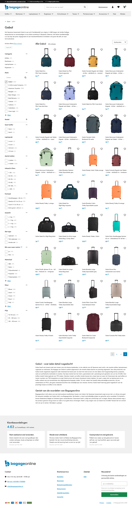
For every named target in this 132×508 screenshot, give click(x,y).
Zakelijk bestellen (63, 493)
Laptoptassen (10, 64)
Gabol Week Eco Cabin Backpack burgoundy (89, 337)
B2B (85, 477)
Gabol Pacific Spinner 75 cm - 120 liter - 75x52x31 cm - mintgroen (45, 270)
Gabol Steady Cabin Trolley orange (92, 170)
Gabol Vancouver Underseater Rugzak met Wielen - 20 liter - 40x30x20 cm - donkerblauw (114, 138)
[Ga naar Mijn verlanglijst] (118, 7)
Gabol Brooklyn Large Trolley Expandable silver (66, 303)
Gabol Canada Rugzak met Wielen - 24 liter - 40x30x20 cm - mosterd (92, 72)
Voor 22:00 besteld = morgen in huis (16, 1)
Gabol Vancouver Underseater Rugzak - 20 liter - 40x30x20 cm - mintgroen (45, 171)
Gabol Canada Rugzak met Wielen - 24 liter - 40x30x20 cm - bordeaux (116, 171)
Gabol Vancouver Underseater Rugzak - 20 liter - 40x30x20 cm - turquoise (115, 105)
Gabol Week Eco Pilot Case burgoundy (65, 72)
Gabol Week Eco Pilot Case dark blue (41, 105)
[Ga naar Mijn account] (113, 7)
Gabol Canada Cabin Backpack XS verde (88, 138)
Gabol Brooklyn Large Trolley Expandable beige (113, 303)
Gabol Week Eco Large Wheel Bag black (65, 270)
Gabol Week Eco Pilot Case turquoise (41, 72)
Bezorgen (60, 481)
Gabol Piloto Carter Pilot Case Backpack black (89, 303)
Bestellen (60, 477)
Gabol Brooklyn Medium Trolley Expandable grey (66, 171)
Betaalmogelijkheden (64, 485)
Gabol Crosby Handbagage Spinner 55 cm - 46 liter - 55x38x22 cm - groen (45, 303)
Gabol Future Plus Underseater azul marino (112, 270)
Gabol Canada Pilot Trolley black (115, 335)
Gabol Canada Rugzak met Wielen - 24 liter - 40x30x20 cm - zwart (46, 138)
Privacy (102, 503)
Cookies (108, 503)
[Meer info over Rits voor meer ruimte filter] (21, 247)
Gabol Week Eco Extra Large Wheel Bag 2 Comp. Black (67, 237)
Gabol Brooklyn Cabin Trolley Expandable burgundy (67, 337)
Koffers (8, 58)
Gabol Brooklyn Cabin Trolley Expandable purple (90, 204)
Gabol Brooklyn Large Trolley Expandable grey (89, 270)
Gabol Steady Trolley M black (44, 335)
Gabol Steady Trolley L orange (44, 203)
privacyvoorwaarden (107, 490)
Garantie (60, 497)
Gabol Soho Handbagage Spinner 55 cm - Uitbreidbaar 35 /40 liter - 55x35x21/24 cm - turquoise (115, 237)
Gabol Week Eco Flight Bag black (45, 236)
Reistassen (9, 61)
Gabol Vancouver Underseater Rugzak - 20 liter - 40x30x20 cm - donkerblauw (69, 138)
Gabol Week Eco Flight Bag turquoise (65, 204)
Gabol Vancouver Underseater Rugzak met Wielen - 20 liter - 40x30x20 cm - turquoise (114, 72)
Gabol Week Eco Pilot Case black (92, 104)
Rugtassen (9, 67)
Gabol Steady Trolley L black (90, 236)
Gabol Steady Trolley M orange (114, 203)
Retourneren (61, 489)
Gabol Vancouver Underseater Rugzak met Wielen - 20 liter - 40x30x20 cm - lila (68, 105)
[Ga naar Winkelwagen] (124, 7)
